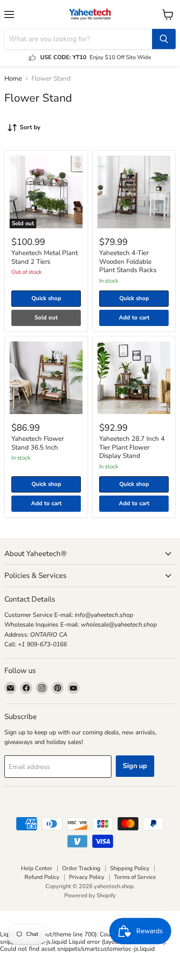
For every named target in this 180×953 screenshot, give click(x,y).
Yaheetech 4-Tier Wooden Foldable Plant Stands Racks (127, 261)
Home (13, 78)
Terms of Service (135, 877)
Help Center (36, 868)
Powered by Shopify (90, 896)
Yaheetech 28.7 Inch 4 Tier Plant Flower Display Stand (132, 447)
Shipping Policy (129, 868)
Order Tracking (81, 868)
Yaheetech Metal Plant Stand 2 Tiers (44, 257)
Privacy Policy (86, 877)
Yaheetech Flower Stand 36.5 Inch (37, 443)
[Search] (164, 39)
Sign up (135, 766)
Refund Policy (41, 877)
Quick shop (46, 298)
